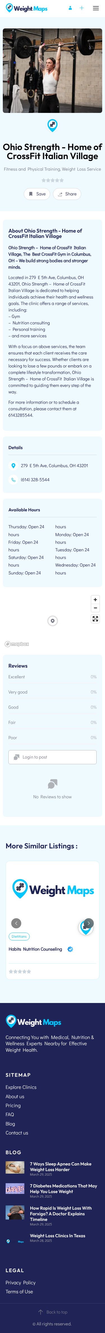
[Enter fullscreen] (95, 619)
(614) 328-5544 (35, 480)
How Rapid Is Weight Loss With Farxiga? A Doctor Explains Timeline (61, 1213)
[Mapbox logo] (16, 644)
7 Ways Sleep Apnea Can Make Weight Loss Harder (61, 1166)
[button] (37, 194)
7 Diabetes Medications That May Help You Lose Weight (63, 1188)
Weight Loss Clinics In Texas (57, 1236)
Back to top (56, 1312)
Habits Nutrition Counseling (35, 949)
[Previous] (16, 923)
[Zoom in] (95, 600)
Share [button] (71, 194)
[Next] (89, 923)
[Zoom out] (95, 608)
